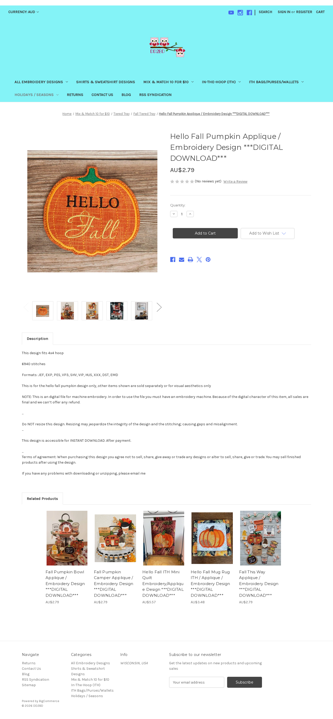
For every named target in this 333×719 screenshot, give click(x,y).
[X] (199, 259)
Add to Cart (67, 543)
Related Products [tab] (42, 498)
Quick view (66, 534)
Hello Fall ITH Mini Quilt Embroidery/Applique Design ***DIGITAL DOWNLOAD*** (163, 583)
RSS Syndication (155, 94)
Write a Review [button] (235, 181)
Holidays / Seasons (34, 94)
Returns (75, 94)
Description (37, 338)
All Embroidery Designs (39, 81)
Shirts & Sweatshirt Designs (105, 81)
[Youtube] (231, 12)
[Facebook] (249, 12)
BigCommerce (49, 701)
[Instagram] (240, 12)
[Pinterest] (208, 259)
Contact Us (102, 94)
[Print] (190, 259)
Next (159, 307)
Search (265, 12)
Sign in (284, 12)
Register (304, 12)
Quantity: (177, 205)
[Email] (181, 259)
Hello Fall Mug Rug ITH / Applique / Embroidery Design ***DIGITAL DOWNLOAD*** (210, 583)
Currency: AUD (22, 12)
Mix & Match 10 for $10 (166, 81)
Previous (26, 307)
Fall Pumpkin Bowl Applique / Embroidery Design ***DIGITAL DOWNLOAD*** (65, 583)
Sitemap (29, 685)
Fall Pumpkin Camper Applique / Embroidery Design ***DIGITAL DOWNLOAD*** (113, 583)
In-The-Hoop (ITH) (219, 81)
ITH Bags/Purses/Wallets (274, 81)
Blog (126, 94)
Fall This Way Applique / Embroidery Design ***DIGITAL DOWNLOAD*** (258, 583)
